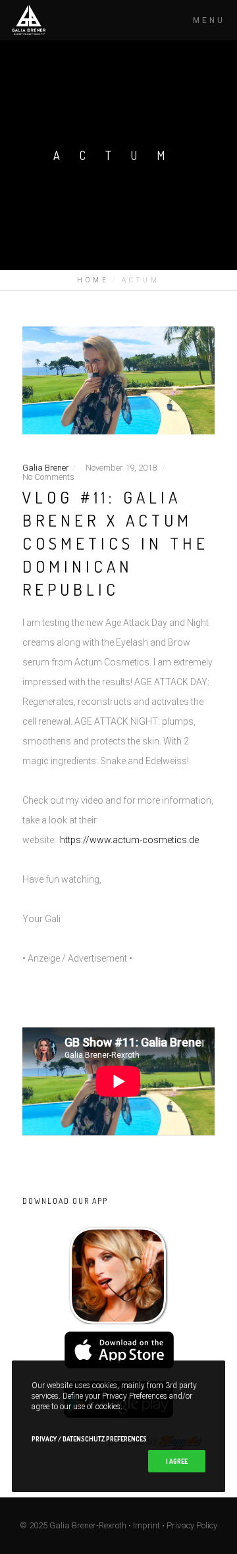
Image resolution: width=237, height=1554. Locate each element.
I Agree (177, 1461)
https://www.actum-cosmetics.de (129, 840)
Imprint (146, 1525)
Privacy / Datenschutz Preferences (89, 1439)
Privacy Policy (192, 1525)
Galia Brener (45, 468)
